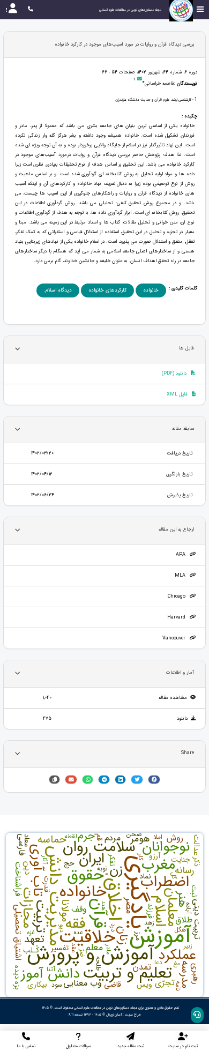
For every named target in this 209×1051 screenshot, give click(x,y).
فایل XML (178, 394)
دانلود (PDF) (175, 373)
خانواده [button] (151, 290)
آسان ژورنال (114, 1014)
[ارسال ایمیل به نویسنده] (139, 80)
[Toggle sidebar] (200, 9)
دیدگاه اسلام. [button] (58, 290)
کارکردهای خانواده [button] (107, 290)
